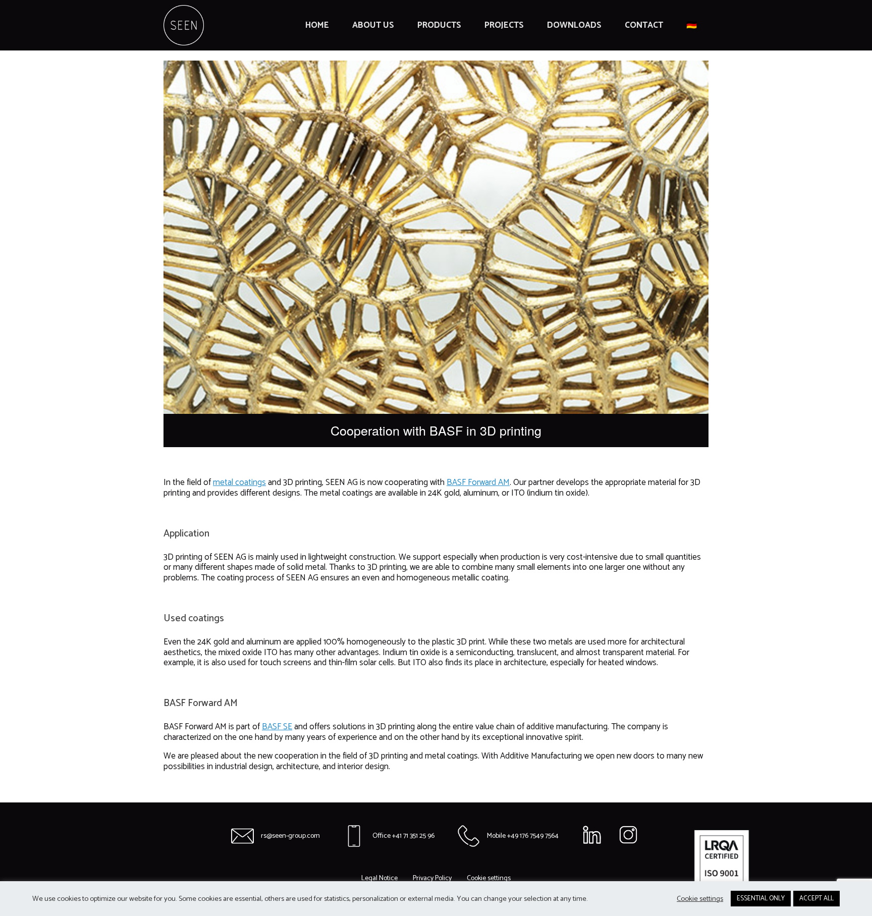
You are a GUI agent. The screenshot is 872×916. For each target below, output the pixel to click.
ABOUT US (373, 25)
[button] (488, 879)
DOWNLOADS (574, 25)
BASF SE (277, 727)
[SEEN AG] (184, 25)
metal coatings (239, 482)
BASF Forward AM (478, 482)
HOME (317, 25)
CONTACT (644, 25)
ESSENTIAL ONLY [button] (761, 898)
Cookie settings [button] (700, 898)
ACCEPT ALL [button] (816, 898)
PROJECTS (504, 25)
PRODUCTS (439, 25)
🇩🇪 (691, 25)
